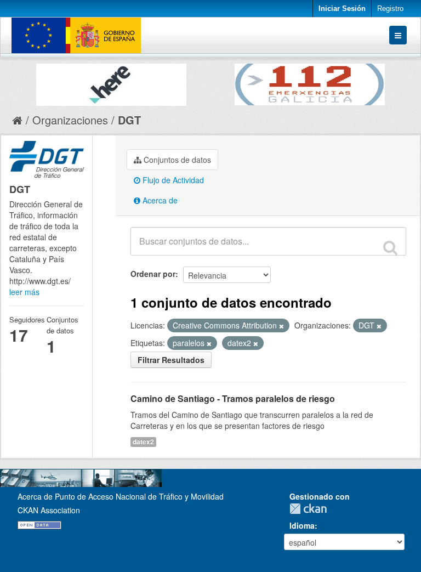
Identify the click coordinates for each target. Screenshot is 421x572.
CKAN (310, 508)
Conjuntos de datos (176, 159)
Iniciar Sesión (342, 8)
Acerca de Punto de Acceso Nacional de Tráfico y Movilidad (121, 496)
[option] (111, 82)
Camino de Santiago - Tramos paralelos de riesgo (232, 398)
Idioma (302, 525)
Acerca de (159, 200)
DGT (129, 120)
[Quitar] (281, 325)
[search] (390, 247)
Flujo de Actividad (172, 179)
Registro (390, 8)
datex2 (143, 441)
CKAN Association (49, 510)
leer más (24, 291)
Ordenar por (152, 273)
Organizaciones (70, 120)
